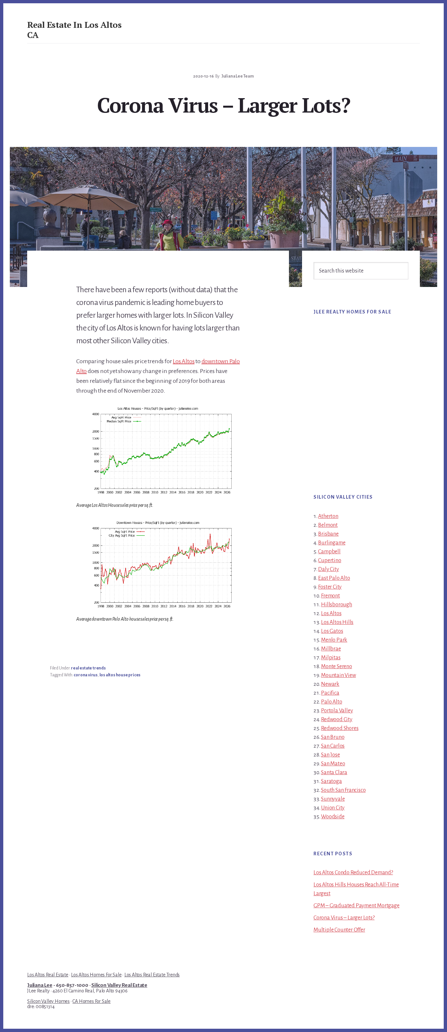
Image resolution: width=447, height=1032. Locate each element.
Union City (333, 808)
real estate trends (88, 668)
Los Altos (183, 361)
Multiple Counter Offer (339, 930)
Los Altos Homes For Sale (96, 974)
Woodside (332, 817)
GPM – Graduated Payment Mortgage (356, 906)
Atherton (328, 516)
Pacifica (330, 693)
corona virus (86, 675)
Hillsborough (336, 605)
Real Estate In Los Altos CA (74, 29)
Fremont (330, 596)
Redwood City (336, 719)
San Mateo (333, 764)
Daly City (328, 569)
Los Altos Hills (337, 622)
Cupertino (329, 560)
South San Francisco (343, 790)
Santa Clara (334, 772)
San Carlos (333, 746)
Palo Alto (331, 702)
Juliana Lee (39, 985)
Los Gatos (332, 631)
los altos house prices (120, 675)
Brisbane (328, 534)
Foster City (330, 587)
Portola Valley (337, 711)
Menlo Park (334, 640)
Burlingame (331, 543)
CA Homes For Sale (91, 1001)
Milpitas (330, 658)
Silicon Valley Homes (48, 1001)
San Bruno (332, 737)
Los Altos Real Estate (47, 974)
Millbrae (331, 649)
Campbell (329, 552)
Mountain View (338, 675)
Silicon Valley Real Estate (119, 985)
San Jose (330, 755)
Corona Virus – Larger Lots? (344, 918)
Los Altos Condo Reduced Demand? (353, 873)
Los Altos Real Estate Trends (152, 974)
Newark (330, 684)
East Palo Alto (334, 578)
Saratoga (331, 781)
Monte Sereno (336, 666)
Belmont (328, 525)
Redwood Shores (339, 728)
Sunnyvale (333, 799)
